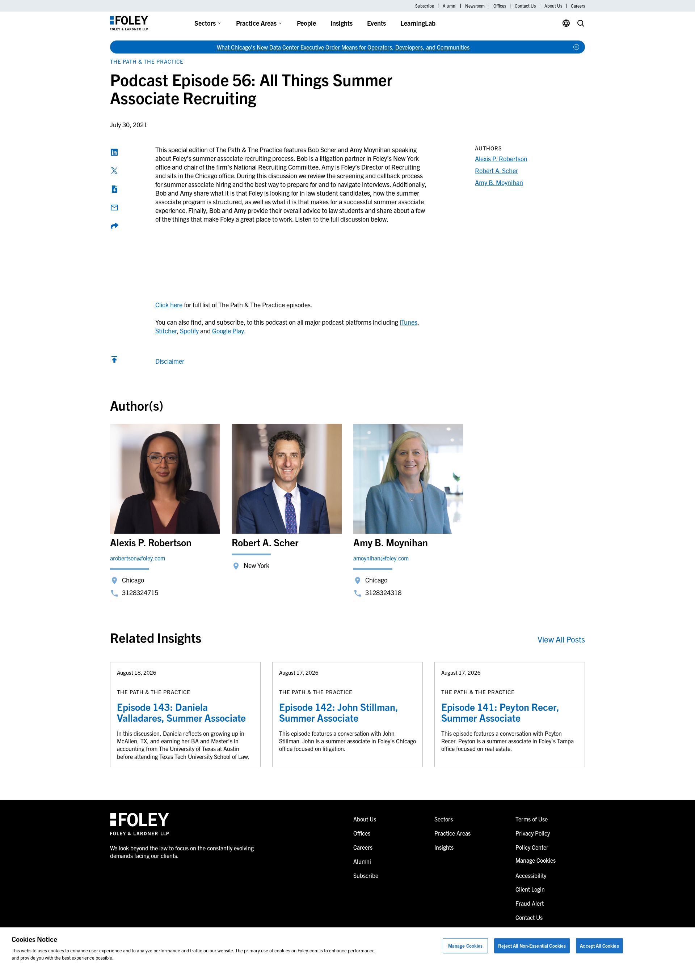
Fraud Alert (529, 903)
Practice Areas (256, 23)
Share (114, 226)
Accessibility (530, 875)
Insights (341, 23)
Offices (499, 6)
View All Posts (561, 639)
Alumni (449, 6)
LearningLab (417, 23)
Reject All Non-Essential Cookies (532, 946)
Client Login (530, 889)
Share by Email (114, 207)
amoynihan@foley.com (381, 558)
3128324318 (383, 592)
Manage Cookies (465, 946)
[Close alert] (576, 47)
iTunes (408, 322)
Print (114, 189)
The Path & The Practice (147, 61)
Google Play (228, 330)
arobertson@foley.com (137, 558)
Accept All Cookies (599, 946)
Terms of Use (531, 819)
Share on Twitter (114, 170)
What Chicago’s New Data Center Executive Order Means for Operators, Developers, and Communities (343, 47)
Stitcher (166, 330)
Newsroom (475, 6)
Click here (168, 304)
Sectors (205, 23)
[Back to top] (114, 361)
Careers (578, 6)
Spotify (189, 330)
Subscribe (424, 6)
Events (376, 23)
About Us (553, 6)
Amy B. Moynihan (499, 182)
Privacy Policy (532, 833)
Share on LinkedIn (114, 152)
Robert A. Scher (496, 170)
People (306, 23)
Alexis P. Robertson (501, 158)
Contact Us (525, 6)
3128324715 (140, 592)
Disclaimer (169, 361)
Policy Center (531, 847)
